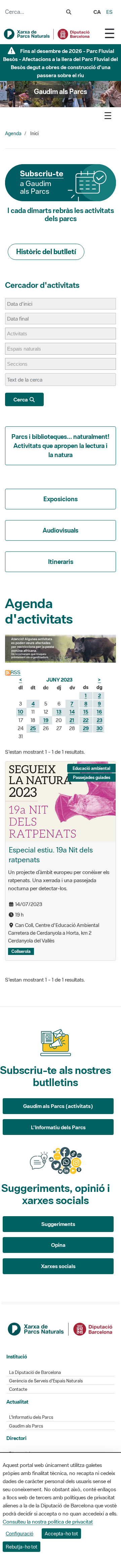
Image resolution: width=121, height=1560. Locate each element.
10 (20, 712)
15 (85, 712)
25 (33, 728)
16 (99, 712)
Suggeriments (58, 1224)
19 (45, 720)
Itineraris (60, 562)
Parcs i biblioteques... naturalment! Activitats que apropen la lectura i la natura (60, 445)
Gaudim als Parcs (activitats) (58, 1106)
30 (99, 728)
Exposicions (60, 499)
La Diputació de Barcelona (35, 1372)
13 (58, 712)
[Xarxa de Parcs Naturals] (47, 34)
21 (72, 720)
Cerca (21, 399)
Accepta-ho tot (61, 1533)
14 (72, 712)
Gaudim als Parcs (26, 1426)
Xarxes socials (58, 1266)
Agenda (13, 133)
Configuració (19, 1533)
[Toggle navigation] (109, 33)
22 (85, 720)
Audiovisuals (60, 530)
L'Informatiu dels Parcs (58, 1127)
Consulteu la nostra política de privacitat (48, 1521)
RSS (15, 672)
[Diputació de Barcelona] (60, 1328)
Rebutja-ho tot (21, 1546)
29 (86, 728)
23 (99, 720)
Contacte (18, 1389)
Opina (58, 1244)
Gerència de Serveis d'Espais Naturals (46, 1381)
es (109, 11)
